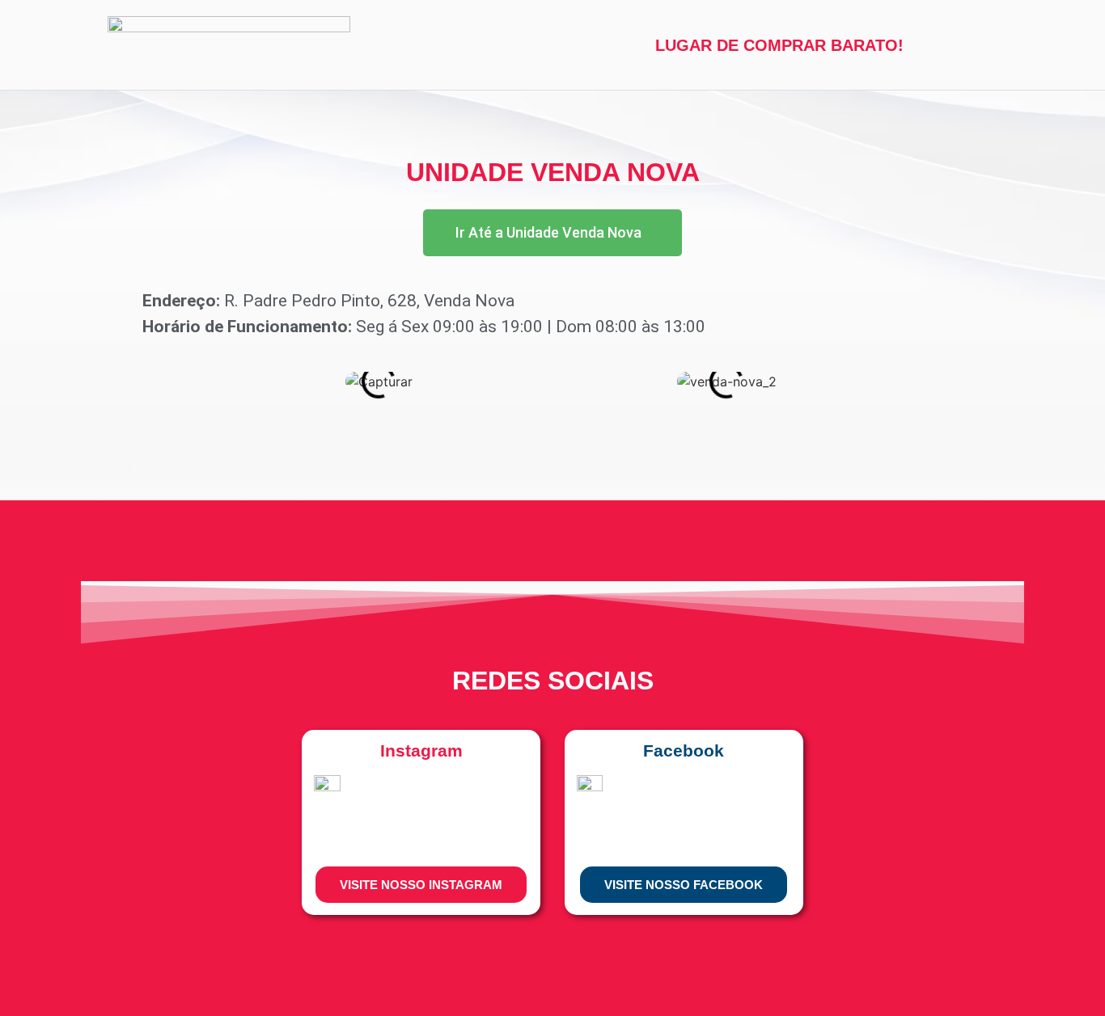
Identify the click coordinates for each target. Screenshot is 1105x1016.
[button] (122, 382)
